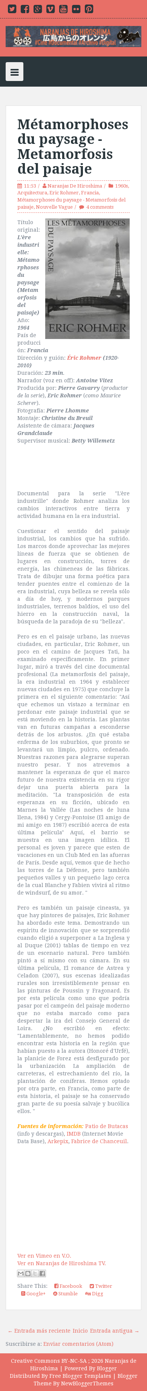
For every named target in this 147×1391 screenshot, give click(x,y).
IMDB (74, 1134)
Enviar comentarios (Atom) (78, 1344)
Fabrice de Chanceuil (99, 1141)
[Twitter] (12, 11)
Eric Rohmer (64, 192)
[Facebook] (25, 11)
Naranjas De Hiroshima (74, 186)
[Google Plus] (38, 11)
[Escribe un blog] (28, 1273)
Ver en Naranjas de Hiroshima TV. (61, 1263)
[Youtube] (63, 11)
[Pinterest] (89, 11)
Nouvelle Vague (54, 207)
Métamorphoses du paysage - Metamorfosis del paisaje (72, 146)
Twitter (103, 1286)
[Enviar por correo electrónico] (20, 1273)
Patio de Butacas (106, 1126)
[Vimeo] (50, 11)
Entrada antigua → (114, 1331)
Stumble (67, 1293)
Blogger (107, 1368)
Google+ (35, 1293)
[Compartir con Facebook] (42, 1273)
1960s (121, 186)
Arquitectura (32, 192)
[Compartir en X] (35, 1273)
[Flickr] (76, 11)
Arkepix (57, 1141)
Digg (97, 1293)
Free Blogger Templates (80, 1376)
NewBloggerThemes (87, 1383)
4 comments (99, 207)
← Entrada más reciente (39, 1331)
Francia (90, 192)
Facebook (70, 1286)
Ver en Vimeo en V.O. (44, 1256)
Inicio (80, 1331)
